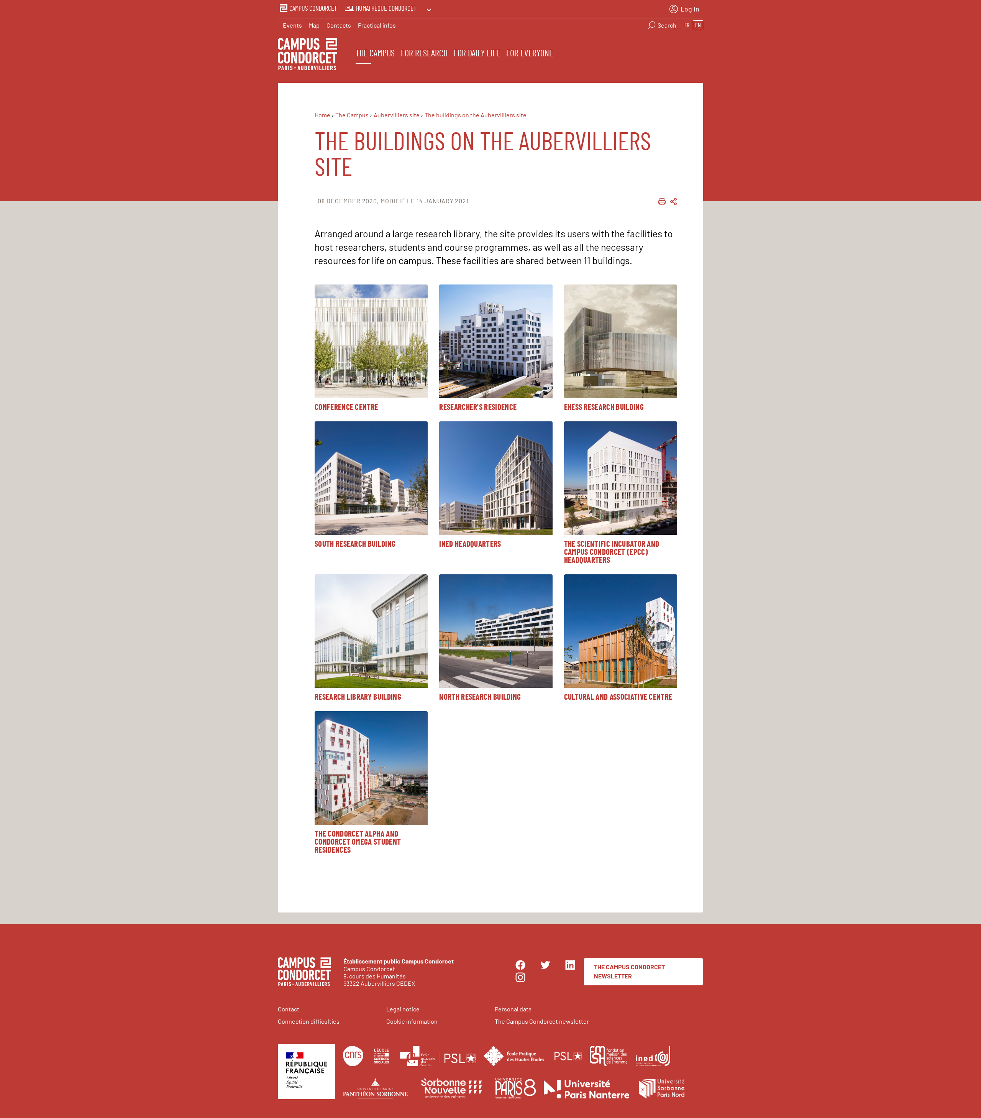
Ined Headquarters (470, 544)
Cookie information (412, 1021)
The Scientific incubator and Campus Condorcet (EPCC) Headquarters (611, 552)
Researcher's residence (478, 407)
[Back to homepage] (307, 55)
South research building (355, 544)
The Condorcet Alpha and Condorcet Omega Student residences (358, 842)
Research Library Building (358, 697)
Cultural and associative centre (618, 697)
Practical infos (377, 25)
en (698, 25)
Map (314, 25)
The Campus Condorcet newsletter (629, 971)
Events (292, 25)
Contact (288, 1009)
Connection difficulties (309, 1021)
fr (686, 25)
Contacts (338, 25)
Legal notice (403, 1009)
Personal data (513, 1009)
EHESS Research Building (604, 407)
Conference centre (346, 407)
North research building (480, 697)
